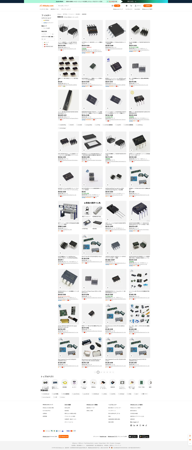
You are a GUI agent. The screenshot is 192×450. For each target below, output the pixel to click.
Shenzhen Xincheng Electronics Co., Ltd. (138, 84)
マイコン (63, 397)
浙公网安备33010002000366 (120, 447)
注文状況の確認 (134, 413)
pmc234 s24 (86, 393)
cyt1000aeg (139, 124)
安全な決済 (67, 407)
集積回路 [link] (84, 14)
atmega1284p (89, 124)
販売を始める (133, 410)
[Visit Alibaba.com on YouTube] (143, 425)
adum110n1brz (77, 393)
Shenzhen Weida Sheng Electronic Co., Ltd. (139, 194)
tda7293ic (113, 393)
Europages (117, 443)
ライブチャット (112, 410)
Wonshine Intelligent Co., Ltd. (65, 229)
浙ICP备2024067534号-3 (134, 447)
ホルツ (137, 393)
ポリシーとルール (69, 422)
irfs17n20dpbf (63, 128)
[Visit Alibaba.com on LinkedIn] (134, 425)
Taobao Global (102, 443)
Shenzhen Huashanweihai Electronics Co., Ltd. (92, 84)
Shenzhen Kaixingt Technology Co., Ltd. (67, 194)
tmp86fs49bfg (63, 124)
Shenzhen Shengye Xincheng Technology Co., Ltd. (68, 160)
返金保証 (67, 410)
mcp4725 (119, 124)
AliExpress (74, 443)
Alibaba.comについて (48, 404)
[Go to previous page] (95, 372)
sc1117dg (98, 124)
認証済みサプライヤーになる (137, 416)
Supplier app (103, 436)
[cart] (131, 6)
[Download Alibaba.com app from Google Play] (144, 436)
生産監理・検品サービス (70, 419)
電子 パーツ (145, 393)
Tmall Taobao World (88, 443)
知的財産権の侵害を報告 (114, 419)
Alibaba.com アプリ (112, 436)
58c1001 (72, 124)
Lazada (96, 443)
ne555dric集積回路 (129, 124)
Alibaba (59, 14)
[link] (190, 436)
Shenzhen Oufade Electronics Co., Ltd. (138, 264)
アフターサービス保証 (70, 416)
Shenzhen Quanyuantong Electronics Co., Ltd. (139, 160)
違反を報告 (111, 422)
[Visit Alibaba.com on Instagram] (140, 425)
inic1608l (80, 124)
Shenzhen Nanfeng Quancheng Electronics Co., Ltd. (115, 229)
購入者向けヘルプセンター (114, 407)
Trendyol (112, 443)
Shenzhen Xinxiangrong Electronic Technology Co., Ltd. (115, 119)
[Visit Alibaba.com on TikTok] (146, 425)
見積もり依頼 (90, 410)
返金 (109, 416)
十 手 (56, 397)
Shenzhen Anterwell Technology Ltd (113, 48)
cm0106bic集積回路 (108, 124)
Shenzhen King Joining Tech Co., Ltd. (113, 194)
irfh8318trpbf (96, 393)
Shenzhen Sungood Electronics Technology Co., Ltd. (139, 119)
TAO (108, 443)
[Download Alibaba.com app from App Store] (133, 436)
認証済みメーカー (91, 407)
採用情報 (45, 416)
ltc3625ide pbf (46, 393)
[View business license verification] (109, 447)
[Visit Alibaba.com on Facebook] (131, 425)
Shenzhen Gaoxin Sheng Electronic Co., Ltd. (92, 261)
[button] (112, 6)
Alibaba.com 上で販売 (135, 407)
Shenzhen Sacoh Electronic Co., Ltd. (90, 196)
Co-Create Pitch (46, 410)
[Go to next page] (113, 372)
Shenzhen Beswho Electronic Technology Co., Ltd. (139, 229)
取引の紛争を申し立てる (114, 413)
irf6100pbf (122, 393)
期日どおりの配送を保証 (70, 413)
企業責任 (45, 413)
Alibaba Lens (46, 436)
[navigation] (48, 193)
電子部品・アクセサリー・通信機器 (71, 14)
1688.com (80, 443)
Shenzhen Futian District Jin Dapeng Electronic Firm (68, 118)
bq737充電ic (56, 393)
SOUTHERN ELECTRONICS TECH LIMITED (115, 84)
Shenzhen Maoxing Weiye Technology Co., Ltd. (139, 50)
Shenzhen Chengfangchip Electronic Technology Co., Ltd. (92, 118)
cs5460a (105, 393)
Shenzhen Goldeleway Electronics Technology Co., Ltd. (92, 51)
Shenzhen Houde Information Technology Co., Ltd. (92, 160)
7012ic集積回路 (66, 393)
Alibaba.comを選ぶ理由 (48, 407)
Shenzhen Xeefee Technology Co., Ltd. (67, 48)
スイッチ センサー (47, 397)
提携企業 (132, 419)
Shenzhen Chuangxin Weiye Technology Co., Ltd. (115, 161)
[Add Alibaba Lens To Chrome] (64, 436)
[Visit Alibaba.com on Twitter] (137, 425)
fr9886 (129, 393)
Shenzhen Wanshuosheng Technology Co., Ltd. (68, 263)
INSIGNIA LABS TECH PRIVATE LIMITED (67, 84)
